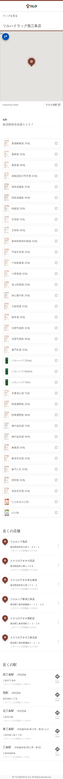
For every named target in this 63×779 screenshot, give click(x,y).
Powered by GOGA (10, 105)
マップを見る (10, 15)
